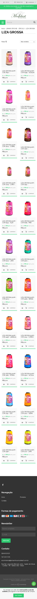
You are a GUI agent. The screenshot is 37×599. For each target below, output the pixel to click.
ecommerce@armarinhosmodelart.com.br (15, 560)
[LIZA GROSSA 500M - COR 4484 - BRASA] (22, 308)
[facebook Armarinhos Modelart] (2, 485)
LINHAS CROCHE (11, 28)
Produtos (23, 497)
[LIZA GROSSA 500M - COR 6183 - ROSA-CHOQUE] (4, 120)
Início (3, 28)
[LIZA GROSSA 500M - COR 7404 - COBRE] (4, 155)
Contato (4, 501)
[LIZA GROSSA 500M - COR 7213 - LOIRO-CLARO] (22, 117)
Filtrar (3, 42)
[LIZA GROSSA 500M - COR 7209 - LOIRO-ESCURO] (4, 193)
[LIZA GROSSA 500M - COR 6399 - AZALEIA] (22, 81)
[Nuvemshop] (18, 585)
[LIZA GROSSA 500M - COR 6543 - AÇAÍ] (4, 232)
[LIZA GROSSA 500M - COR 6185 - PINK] (22, 232)
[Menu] (2, 22)
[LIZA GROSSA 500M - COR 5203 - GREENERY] (4, 308)
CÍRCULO (21, 28)
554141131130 (5, 553)
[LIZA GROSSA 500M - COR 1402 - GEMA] (22, 422)
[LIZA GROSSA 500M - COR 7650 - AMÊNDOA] (4, 81)
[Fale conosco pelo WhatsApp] (34, 584)
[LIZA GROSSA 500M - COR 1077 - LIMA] (22, 460)
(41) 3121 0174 (5, 557)
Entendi (18, 595)
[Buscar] (34, 22)
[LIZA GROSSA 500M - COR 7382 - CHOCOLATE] (22, 158)
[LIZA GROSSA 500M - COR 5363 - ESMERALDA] (22, 270)
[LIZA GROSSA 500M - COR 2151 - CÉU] (4, 422)
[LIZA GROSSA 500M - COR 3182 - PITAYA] (4, 384)
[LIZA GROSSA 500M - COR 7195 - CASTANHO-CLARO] (22, 193)
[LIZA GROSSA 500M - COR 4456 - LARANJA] (4, 346)
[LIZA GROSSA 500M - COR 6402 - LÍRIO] (4, 270)
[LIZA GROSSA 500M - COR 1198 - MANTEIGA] (4, 460)
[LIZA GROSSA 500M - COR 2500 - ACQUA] (22, 384)
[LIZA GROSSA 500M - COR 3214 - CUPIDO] (22, 346)
